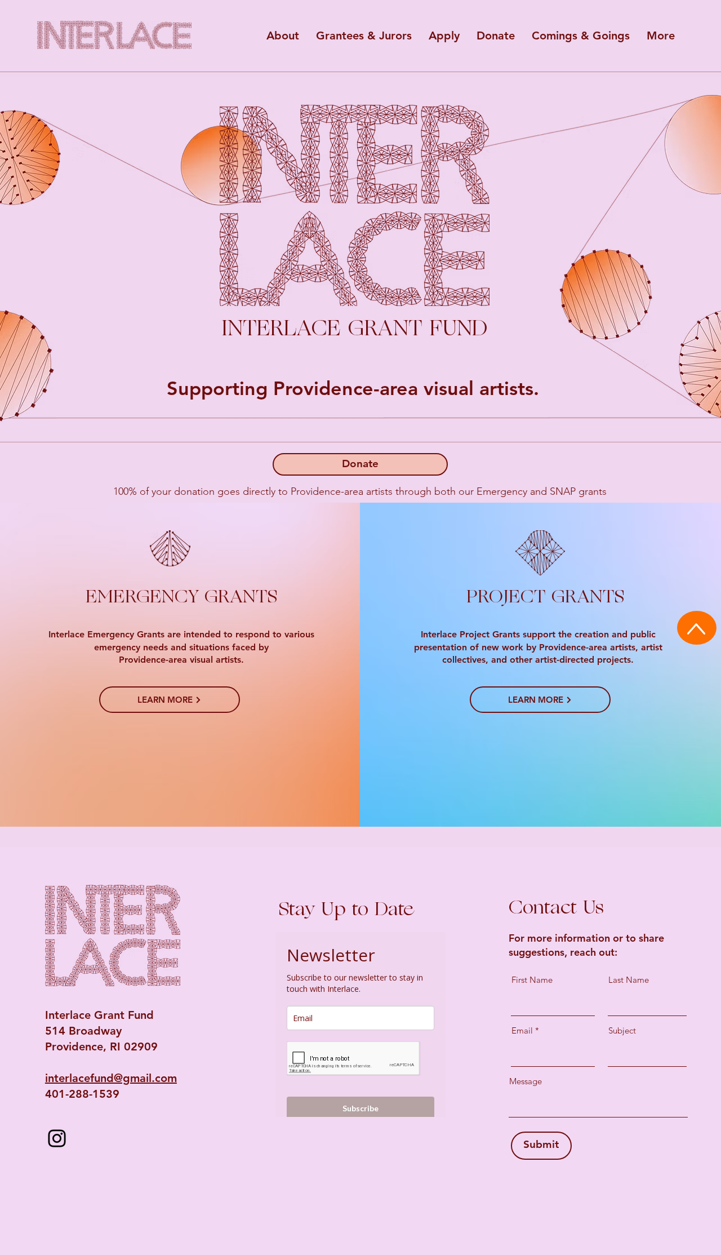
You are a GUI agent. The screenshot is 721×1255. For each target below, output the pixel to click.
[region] (116, 33)
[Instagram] (57, 1138)
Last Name (628, 979)
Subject (622, 1030)
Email (522, 1030)
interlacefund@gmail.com (111, 1078)
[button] (283, 35)
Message (525, 1081)
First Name (532, 979)
